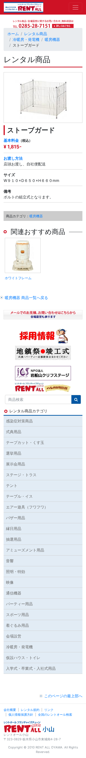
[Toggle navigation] (75, 7)
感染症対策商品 (19, 421)
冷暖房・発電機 (26, 39)
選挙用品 (13, 453)
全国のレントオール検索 (55, 714)
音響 (10, 560)
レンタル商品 (35, 33)
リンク (49, 710)
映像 (10, 582)
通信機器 (13, 593)
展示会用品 (15, 464)
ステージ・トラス (21, 474)
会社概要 (10, 710)
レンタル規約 (30, 710)
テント (11, 485)
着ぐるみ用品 (17, 625)
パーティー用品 (19, 603)
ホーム (13, 33)
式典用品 (13, 431)
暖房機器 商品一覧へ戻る (26, 297)
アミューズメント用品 (25, 550)
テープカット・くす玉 (25, 442)
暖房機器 (52, 39)
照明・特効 (15, 571)
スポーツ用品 (17, 614)
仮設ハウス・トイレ (23, 657)
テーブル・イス (19, 496)
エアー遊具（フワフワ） (27, 507)
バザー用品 (15, 517)
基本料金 (11, 140)
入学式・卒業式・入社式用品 (31, 668)
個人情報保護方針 (20, 714)
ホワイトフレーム (18, 278)
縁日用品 (13, 528)
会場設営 (13, 636)
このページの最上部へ (63, 695)
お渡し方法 (13, 158)
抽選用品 (13, 539)
